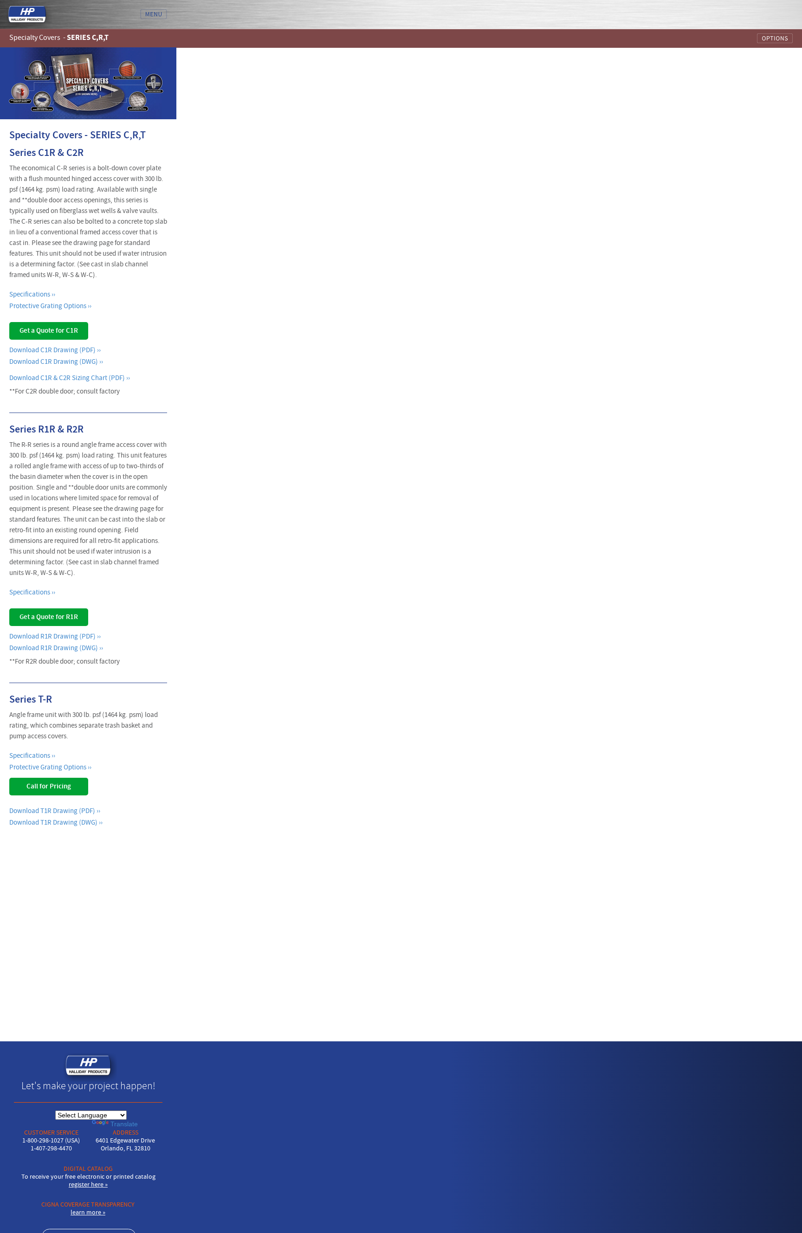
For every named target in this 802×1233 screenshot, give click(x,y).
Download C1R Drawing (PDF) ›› (55, 350)
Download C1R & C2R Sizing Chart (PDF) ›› (69, 378)
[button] (401, 38)
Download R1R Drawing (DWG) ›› (56, 648)
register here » (88, 1185)
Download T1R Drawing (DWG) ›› (56, 822)
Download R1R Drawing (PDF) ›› (55, 636)
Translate (124, 1124)
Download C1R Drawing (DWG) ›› (56, 361)
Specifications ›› (32, 294)
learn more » (88, 1212)
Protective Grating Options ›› (50, 306)
